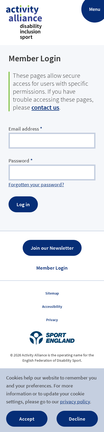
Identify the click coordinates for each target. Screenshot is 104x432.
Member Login (52, 268)
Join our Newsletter (52, 248)
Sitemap (52, 293)
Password (21, 160)
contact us (45, 107)
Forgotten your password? (36, 184)
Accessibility (52, 306)
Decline (77, 419)
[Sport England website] (52, 337)
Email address (25, 129)
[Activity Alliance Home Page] (24, 22)
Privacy (52, 319)
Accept (26, 419)
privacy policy (75, 401)
